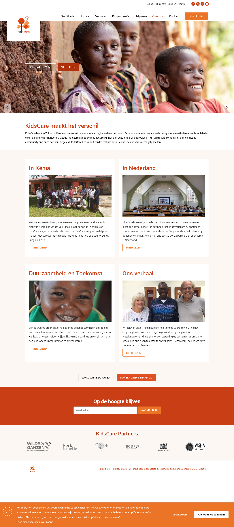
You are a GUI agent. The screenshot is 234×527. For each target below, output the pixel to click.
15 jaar (85, 16)
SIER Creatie (200, 468)
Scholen (172, 3)
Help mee (141, 16)
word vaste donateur (96, 377)
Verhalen (101, 16)
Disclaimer (105, 468)
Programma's (120, 16)
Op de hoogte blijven (117, 401)
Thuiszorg (161, 3)
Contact (174, 16)
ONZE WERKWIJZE (40, 67)
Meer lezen (40, 247)
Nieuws (182, 3)
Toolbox (150, 3)
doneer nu (196, 16)
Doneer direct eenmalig (136, 377)
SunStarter (68, 16)
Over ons (158, 16)
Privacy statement (122, 468)
